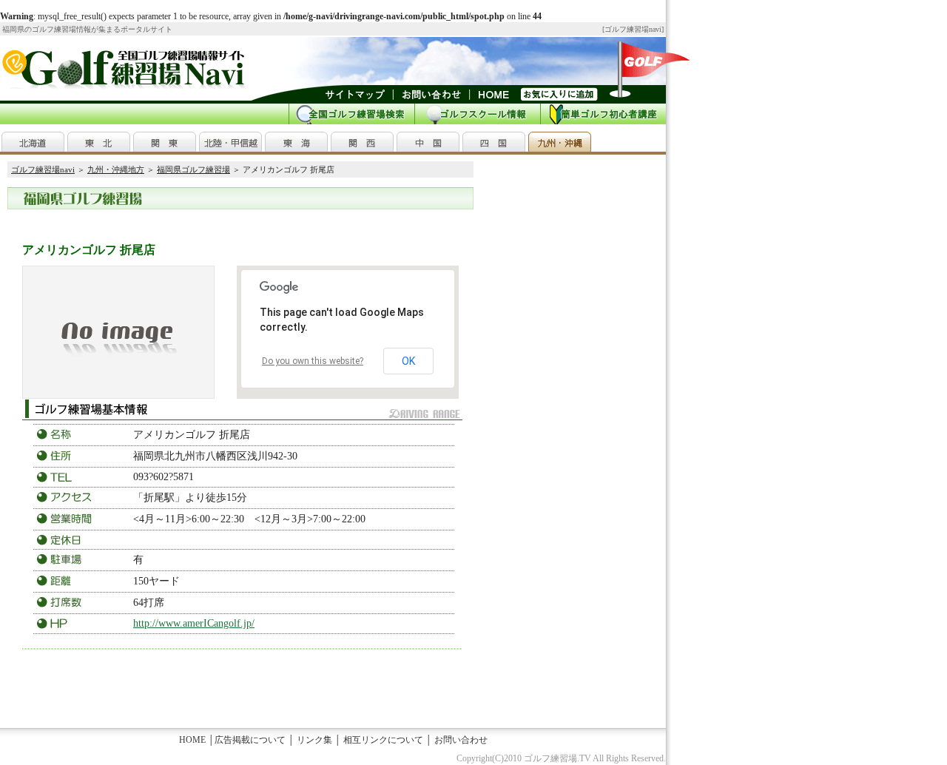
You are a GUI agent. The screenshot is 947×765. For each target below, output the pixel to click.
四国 (494, 142)
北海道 (33, 142)
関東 (165, 142)
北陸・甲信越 (230, 142)
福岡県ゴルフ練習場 (193, 169)
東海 (296, 142)
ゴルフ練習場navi (632, 29)
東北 (99, 142)
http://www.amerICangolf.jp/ (194, 623)
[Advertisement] (188, 222)
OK (408, 361)
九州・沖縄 (560, 142)
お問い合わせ (461, 740)
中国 (428, 142)
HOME (192, 740)
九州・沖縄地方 (115, 169)
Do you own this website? (312, 361)
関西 (362, 142)
